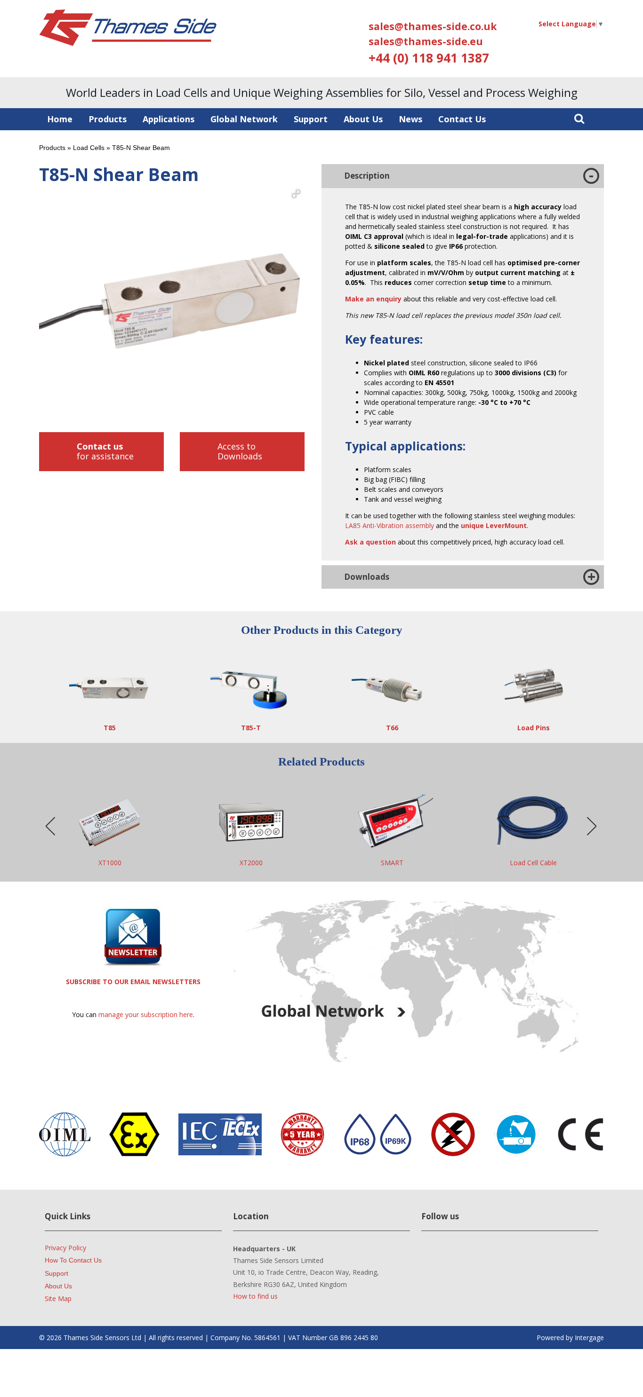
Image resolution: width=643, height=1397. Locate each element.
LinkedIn (434, 1255)
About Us (363, 119)
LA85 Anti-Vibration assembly (389, 525)
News (410, 119)
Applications (168, 119)
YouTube (464, 1255)
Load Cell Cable (392, 862)
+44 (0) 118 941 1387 (429, 57)
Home (59, 119)
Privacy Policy (65, 1247)
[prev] (51, 826)
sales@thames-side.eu (426, 41)
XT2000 (109, 862)
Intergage (589, 1337)
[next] (592, 826)
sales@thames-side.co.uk (433, 26)
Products (107, 119)
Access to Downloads (239, 451)
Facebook (493, 1255)
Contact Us (462, 119)
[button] (296, 193)
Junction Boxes (533, 862)
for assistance (105, 451)
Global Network (244, 119)
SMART (251, 862)
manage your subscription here (145, 1014)
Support (311, 119)
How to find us (255, 1296)
